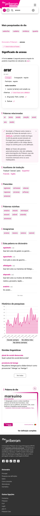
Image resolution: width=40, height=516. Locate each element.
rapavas (7, 192)
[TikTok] (11, 462)
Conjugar (8, 77)
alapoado (6, 274)
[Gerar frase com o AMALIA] (26, 97)
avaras (6, 233)
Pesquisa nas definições (9, 476)
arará (34, 117)
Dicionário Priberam (9, 42)
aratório (6, 287)
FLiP (3, 504)
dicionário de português (14, 448)
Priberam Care (6, 511)
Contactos (5, 498)
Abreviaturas (6, 484)
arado (12, 122)
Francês (6, 174)
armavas (16, 188)
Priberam (5, 501)
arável (14, 214)
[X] (18, 462)
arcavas (16, 192)
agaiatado (7, 248)
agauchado (7, 257)
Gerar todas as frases (12, 46)
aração (26, 117)
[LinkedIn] (14, 462)
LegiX (3, 506)
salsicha (6, 31)
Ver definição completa (27, 431)
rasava (15, 233)
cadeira (16, 31)
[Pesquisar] (12, 10)
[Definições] (33, 10)
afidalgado (7, 266)
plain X (4, 509)
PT (4, 10)
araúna (6, 210)
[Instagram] (7, 462)
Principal (4, 473)
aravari (6, 214)
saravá (31, 233)
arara (11, 117)
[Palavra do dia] (35, 389)
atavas (25, 188)
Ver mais (20, 295)
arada (18, 117)
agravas (7, 188)
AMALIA (9, 136)
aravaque (24, 210)
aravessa (7, 218)
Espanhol (25, 171)
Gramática (5, 487)
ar (5, 117)
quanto (35, 31)
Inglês (13, 174)
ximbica (26, 31)
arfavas (26, 192)
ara (5, 122)
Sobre (3, 479)
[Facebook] (3, 462)
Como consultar (7, 481)
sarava (23, 233)
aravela (23, 214)
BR (8, 10)
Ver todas (20, 375)
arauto (15, 210)
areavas (7, 196)
